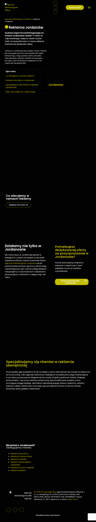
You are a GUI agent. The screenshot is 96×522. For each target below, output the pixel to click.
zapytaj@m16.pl (50, 492)
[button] (89, 7)
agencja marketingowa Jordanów (20, 263)
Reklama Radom (18, 470)
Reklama (28, 19)
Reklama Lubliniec (19, 459)
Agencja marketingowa (14, 19)
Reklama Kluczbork (19, 453)
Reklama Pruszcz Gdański (22, 467)
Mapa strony (73, 499)
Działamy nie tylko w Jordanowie (20, 80)
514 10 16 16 (38, 492)
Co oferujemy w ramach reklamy (20, 76)
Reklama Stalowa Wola (21, 456)
